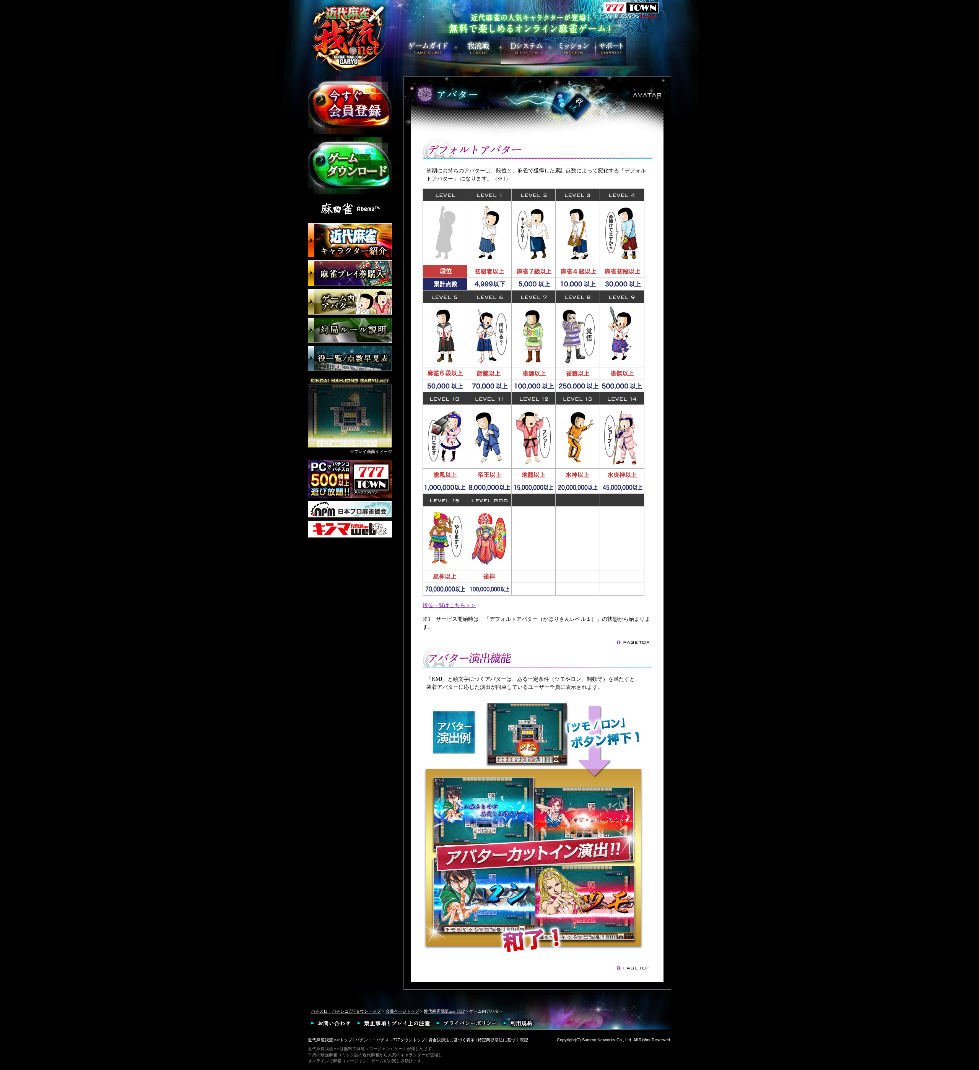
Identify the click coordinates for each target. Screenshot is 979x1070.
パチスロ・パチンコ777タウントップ (346, 1011)
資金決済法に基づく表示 (451, 1040)
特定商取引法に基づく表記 (503, 1040)
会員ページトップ (402, 1011)
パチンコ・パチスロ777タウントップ (390, 1040)
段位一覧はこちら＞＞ (449, 605)
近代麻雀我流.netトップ (330, 1040)
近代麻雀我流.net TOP (444, 1011)
